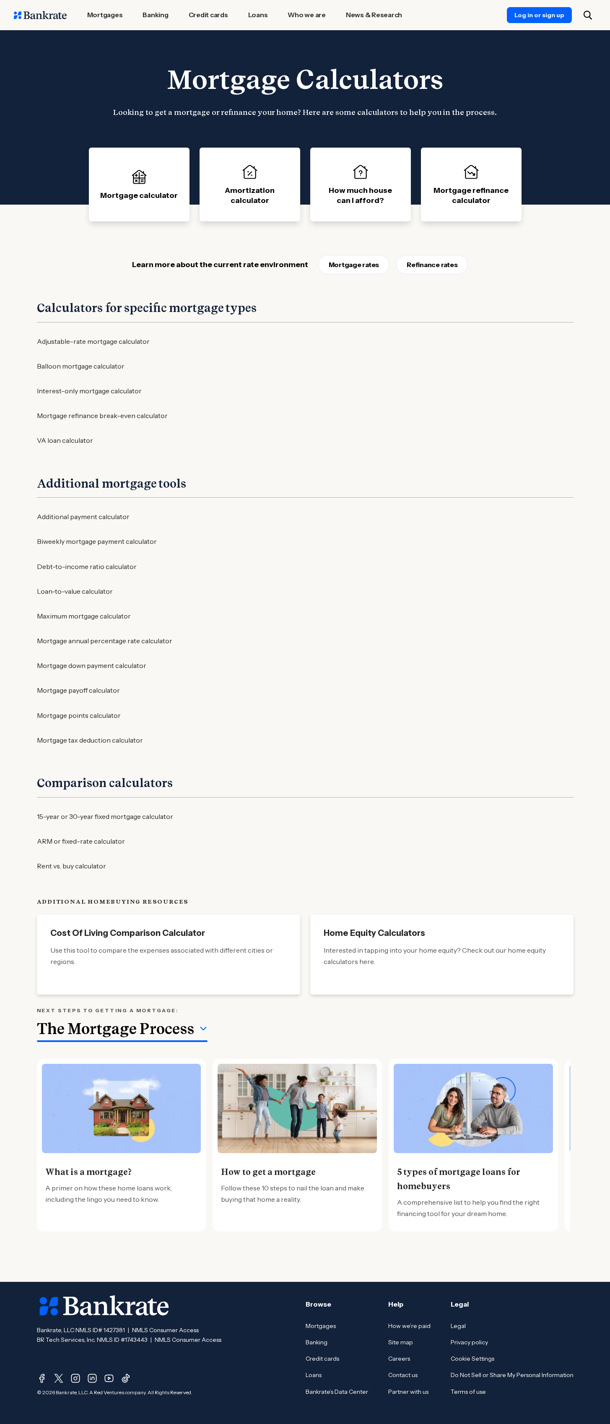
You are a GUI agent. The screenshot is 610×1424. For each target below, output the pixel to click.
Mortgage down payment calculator (91, 665)
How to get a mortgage (268, 1172)
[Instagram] (75, 1378)
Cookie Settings (472, 1358)
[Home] (40, 15)
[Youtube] (109, 1378)
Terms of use (468, 1391)
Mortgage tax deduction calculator (90, 740)
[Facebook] (42, 1378)
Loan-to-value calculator (75, 591)
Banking (316, 1342)
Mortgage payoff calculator (78, 690)
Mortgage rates (354, 264)
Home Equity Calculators (374, 933)
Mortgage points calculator (79, 715)
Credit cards (322, 1358)
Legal (458, 1326)
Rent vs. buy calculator (71, 866)
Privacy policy (469, 1342)
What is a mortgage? (88, 1172)
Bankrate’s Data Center (337, 1391)
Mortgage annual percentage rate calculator (104, 641)
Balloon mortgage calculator (81, 366)
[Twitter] (59, 1378)
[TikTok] (126, 1378)
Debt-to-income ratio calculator (87, 566)
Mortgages (321, 1326)
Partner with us (408, 1391)
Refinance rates (432, 264)
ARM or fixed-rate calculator (81, 841)
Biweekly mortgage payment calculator (97, 541)
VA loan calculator (65, 440)
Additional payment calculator (83, 516)
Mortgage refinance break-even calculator (102, 415)
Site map (400, 1342)
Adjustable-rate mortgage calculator (93, 341)
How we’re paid (409, 1326)
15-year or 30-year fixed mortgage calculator (105, 816)
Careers (399, 1358)
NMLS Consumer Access (165, 1330)
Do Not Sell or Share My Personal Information (512, 1375)
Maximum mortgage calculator (84, 616)
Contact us (403, 1375)
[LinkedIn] (92, 1378)
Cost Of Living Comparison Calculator (127, 933)
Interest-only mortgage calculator (89, 391)
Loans (314, 1375)
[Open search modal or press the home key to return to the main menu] (588, 15)
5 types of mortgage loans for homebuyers (458, 1179)
